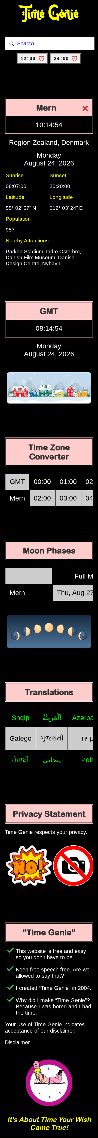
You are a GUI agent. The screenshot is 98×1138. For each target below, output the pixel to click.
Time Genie (49, 13)
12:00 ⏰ (32, 58)
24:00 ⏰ (66, 58)
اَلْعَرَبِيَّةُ (51, 717)
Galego (21, 738)
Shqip (20, 717)
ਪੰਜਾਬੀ (20, 760)
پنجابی (52, 760)
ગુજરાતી (51, 738)
